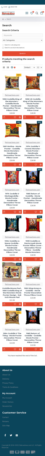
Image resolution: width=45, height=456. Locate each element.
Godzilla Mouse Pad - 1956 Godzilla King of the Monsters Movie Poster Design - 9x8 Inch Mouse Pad (12, 292)
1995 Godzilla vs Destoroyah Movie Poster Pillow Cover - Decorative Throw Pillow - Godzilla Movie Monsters (33, 246)
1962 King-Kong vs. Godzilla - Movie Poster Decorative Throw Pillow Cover (33, 291)
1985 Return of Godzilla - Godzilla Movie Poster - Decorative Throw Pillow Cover (32, 337)
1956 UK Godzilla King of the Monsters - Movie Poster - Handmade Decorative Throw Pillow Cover (33, 104)
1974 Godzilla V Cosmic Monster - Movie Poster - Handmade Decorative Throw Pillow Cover (32, 152)
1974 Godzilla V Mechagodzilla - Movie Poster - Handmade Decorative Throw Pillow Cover (12, 199)
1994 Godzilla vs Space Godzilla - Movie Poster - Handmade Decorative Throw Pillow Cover (12, 246)
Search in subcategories (12, 45)
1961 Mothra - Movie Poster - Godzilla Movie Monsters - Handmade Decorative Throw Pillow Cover (12, 152)
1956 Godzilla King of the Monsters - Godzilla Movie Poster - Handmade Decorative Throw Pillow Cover (12, 104)
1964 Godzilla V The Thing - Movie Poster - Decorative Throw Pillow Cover (12, 336)
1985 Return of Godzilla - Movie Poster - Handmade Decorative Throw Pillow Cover (33, 198)
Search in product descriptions (14, 48)
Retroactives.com (12, 95)
